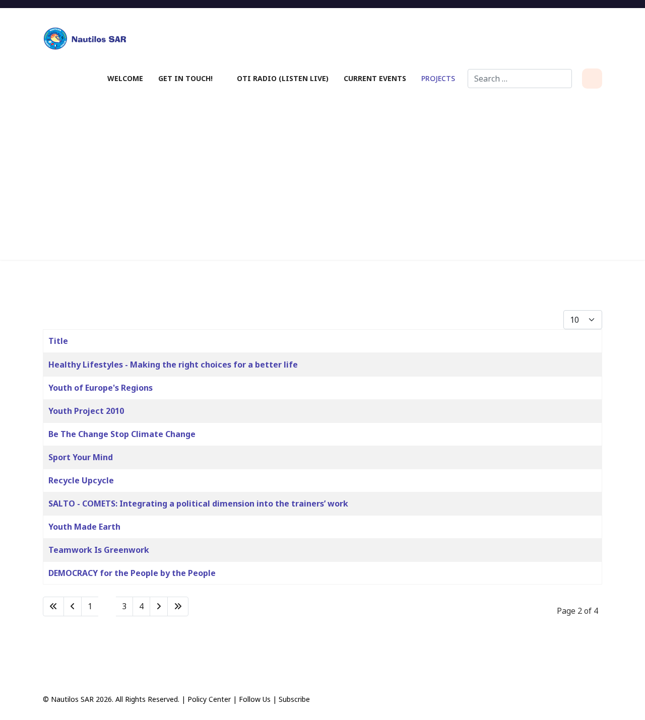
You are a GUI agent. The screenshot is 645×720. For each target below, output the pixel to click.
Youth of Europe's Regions (100, 387)
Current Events (375, 78)
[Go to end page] (177, 606)
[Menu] (592, 78)
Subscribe (294, 699)
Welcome (125, 78)
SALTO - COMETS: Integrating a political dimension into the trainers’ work (198, 503)
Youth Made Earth (84, 526)
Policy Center (209, 699)
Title (58, 340)
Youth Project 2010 (86, 410)
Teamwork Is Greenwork (98, 549)
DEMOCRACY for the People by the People (132, 573)
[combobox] (520, 78)
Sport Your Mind (80, 457)
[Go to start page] (53, 606)
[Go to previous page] (72, 606)
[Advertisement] (322, 174)
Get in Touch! (185, 78)
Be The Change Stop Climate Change (122, 434)
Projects (438, 78)
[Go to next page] (159, 606)
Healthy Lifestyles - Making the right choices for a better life (173, 364)
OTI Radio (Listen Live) (283, 78)
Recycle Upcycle (81, 480)
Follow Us (255, 699)
